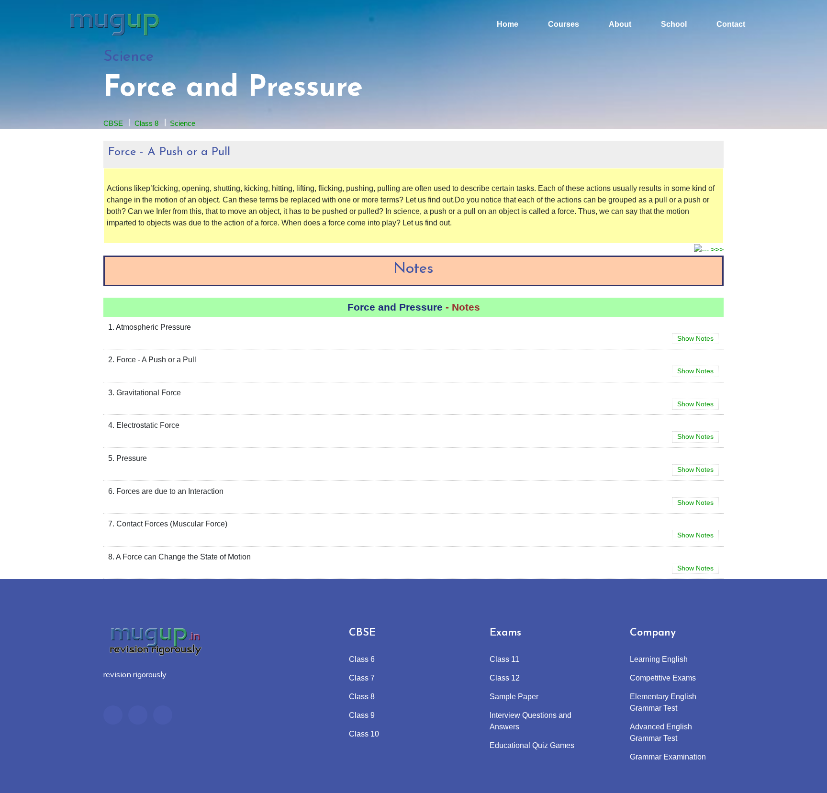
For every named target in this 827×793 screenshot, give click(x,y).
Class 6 (362, 659)
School (674, 24)
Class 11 (504, 659)
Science (182, 123)
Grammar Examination (668, 757)
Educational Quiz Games (532, 745)
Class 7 (362, 678)
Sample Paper (514, 696)
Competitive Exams (663, 678)
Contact (730, 24)
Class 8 (146, 123)
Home (507, 24)
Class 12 (505, 678)
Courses (563, 24)
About (620, 24)
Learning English (659, 659)
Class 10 (364, 734)
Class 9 (362, 715)
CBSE (113, 123)
